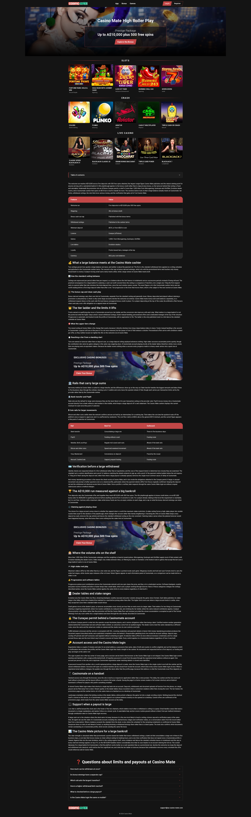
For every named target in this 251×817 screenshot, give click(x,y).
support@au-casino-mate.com (171, 808)
